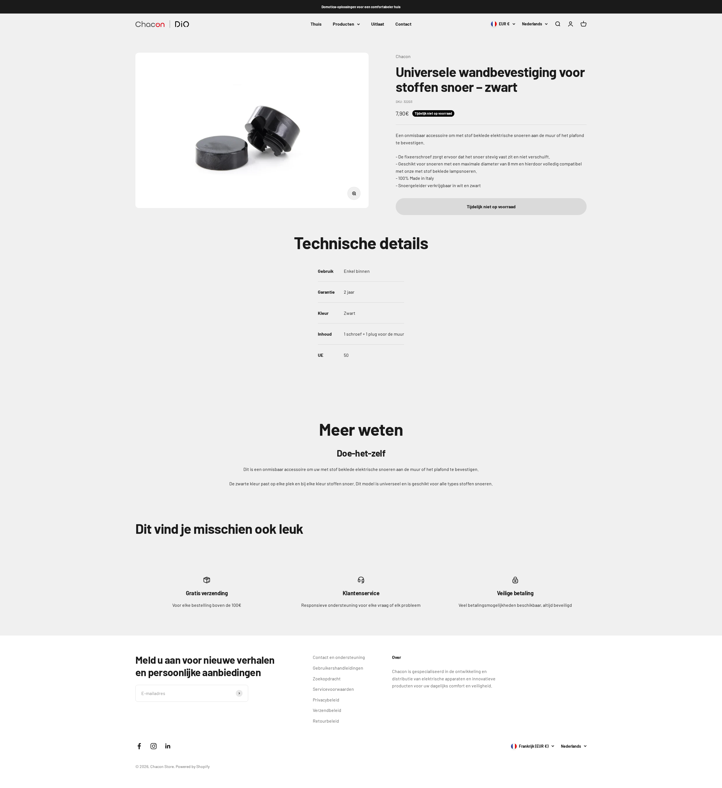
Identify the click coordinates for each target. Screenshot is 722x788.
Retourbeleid (326, 720)
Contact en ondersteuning (339, 657)
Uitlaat (377, 24)
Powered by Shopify (193, 766)
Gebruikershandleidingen (338, 667)
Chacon (403, 56)
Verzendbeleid (327, 710)
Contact (403, 24)
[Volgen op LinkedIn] (168, 746)
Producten (343, 24)
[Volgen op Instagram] (153, 746)
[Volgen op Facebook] (139, 746)
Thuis (316, 24)
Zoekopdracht (327, 678)
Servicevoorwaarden (333, 689)
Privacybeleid (326, 699)
